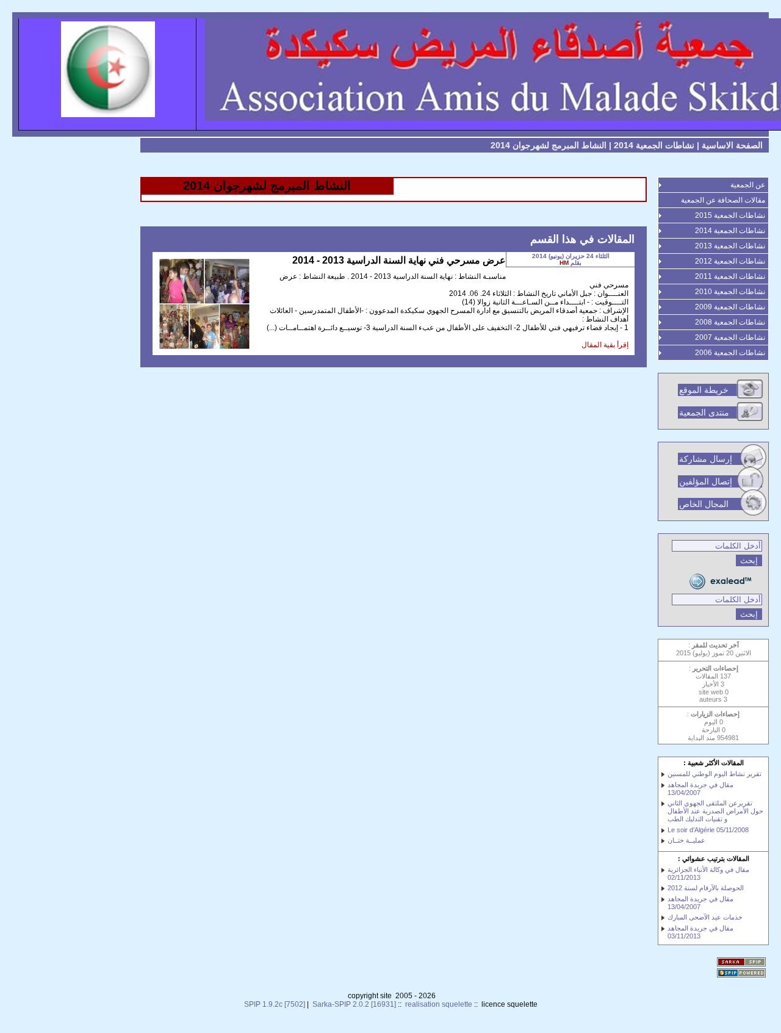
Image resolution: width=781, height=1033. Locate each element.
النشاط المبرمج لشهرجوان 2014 (548, 145)
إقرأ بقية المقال (604, 344)
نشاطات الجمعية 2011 (730, 276)
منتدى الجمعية (704, 412)
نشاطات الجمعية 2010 (730, 291)
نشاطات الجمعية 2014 (654, 145)
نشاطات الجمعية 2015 (730, 215)
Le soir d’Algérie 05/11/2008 (708, 829)
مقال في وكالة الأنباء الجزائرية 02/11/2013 (708, 873)
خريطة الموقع (704, 390)
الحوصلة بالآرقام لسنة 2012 (706, 887)
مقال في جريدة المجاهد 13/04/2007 (700, 788)
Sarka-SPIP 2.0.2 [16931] (354, 1004)
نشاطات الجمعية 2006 (730, 352)
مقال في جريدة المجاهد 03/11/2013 (700, 932)
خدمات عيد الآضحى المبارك (705, 917)
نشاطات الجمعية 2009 (730, 307)
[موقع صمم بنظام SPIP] (743, 973)
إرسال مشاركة (705, 459)
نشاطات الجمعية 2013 (730, 246)
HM (564, 262)
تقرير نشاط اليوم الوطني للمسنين (714, 773)
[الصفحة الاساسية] (390, 74)
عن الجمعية (747, 185)
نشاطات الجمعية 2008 (730, 322)
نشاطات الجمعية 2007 (730, 337)
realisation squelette (438, 1004)
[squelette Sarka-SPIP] (743, 962)
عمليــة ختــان (686, 840)
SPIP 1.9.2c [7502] (274, 1004)
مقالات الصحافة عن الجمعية (723, 200)
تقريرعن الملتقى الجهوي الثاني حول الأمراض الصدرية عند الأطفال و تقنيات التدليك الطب (715, 810)
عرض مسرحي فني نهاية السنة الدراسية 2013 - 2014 (399, 260)
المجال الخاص (704, 504)
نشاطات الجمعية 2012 (730, 261)
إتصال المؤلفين (705, 481)
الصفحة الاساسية (732, 145)
